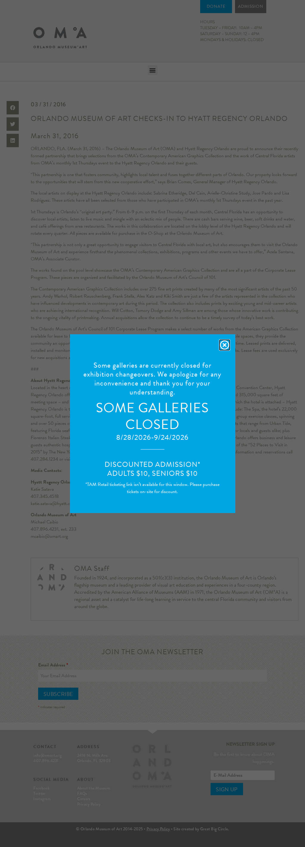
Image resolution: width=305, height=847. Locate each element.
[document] (152, 423)
